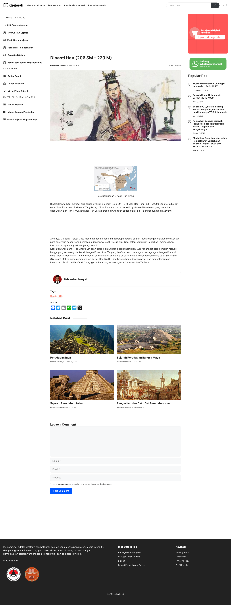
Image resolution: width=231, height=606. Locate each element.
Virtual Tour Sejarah (17, 91)
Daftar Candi (14, 76)
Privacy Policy (182, 561)
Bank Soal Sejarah (16, 55)
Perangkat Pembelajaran (20, 47)
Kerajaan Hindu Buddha (129, 556)
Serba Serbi (10, 69)
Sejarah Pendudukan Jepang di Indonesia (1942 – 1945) (209, 85)
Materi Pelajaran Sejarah (19, 97)
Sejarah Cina (56, 296)
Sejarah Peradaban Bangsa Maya (138, 357)
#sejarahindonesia (36, 5)
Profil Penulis (182, 565)
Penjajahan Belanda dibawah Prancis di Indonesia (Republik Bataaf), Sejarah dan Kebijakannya (208, 125)
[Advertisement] (115, 33)
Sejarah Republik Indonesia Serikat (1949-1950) (207, 96)
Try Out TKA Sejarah (17, 32)
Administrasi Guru (14, 18)
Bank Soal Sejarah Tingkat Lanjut (24, 62)
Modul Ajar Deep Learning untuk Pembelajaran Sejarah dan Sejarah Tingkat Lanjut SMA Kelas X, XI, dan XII (210, 142)
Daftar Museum (15, 83)
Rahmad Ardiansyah (58, 65)
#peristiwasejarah (97, 5)
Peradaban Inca (60, 357)
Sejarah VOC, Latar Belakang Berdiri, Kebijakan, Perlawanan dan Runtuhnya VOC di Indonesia (210, 109)
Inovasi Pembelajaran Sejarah (132, 565)
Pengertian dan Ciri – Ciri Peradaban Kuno (144, 403)
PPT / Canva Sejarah (17, 25)
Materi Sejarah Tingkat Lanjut (22, 119)
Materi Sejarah (15, 104)
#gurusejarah (54, 5)
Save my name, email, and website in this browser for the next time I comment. (82, 484)
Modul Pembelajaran (17, 40)
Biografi (122, 561)
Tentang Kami (182, 552)
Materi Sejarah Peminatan (20, 112)
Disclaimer (181, 556)
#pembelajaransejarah (74, 5)
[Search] (215, 5)
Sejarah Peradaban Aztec (67, 403)
